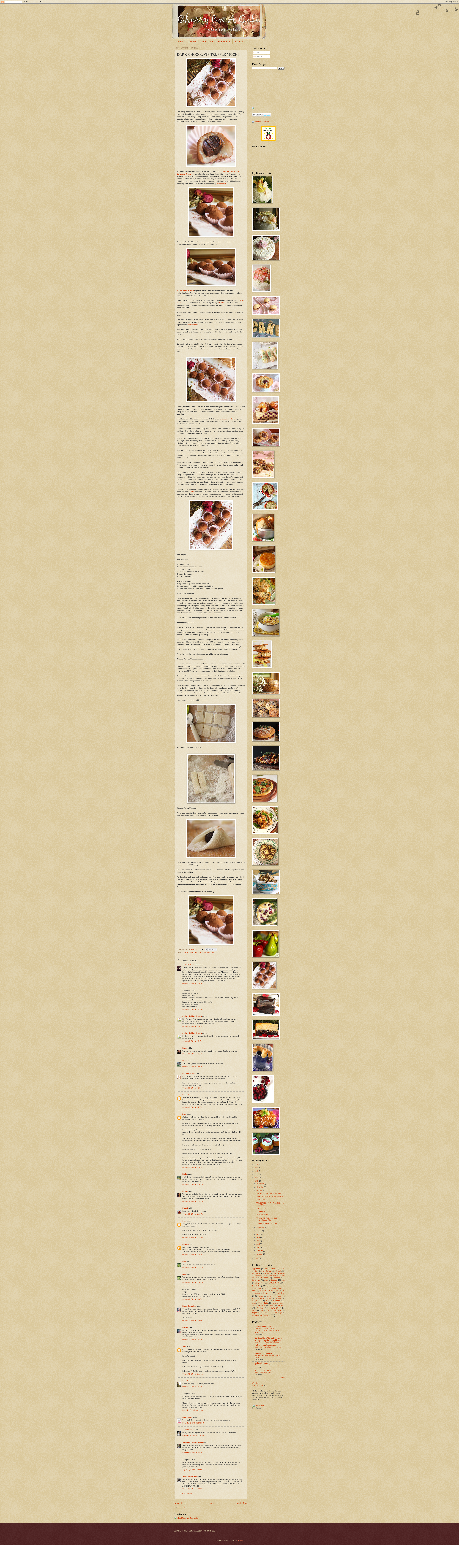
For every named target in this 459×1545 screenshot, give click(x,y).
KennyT (185, 1208)
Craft (282, 1280)
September (261, 1227)
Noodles (278, 1296)
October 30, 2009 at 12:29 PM (192, 1267)
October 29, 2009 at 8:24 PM (192, 1088)
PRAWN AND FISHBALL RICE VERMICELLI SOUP (266, 1219)
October (259, 1190)
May (258, 1241)
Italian (277, 1290)
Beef (256, 1271)
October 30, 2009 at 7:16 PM (192, 1340)
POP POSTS (224, 41)
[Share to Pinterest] (215, 949)
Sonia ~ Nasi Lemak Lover (192, 1016)
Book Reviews (266, 1271)
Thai (261, 1310)
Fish (265, 1288)
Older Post (242, 1503)
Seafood (260, 1308)
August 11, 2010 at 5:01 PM (192, 1470)
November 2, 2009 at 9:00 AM (192, 1410)
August (259, 1231)
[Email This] (206, 949)
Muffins (260, 1296)
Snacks (200, 952)
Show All (282, 1377)
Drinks (269, 1286)
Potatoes (275, 1303)
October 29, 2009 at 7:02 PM (192, 984)
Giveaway (273, 1288)
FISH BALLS (260, 1212)
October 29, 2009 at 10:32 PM (192, 1184)
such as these (193, 325)
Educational (279, 1286)
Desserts (193, 952)
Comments (259, 56)
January (259, 1254)
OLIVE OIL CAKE (262, 1215)
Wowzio (255, 1383)
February (260, 1251)
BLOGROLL (241, 41)
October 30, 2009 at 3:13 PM (192, 1299)
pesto (254, 1303)
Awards (282, 1269)
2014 (257, 1164)
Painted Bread (265, 1298)
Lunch (266, 1293)
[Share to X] (211, 949)
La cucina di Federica (263, 1326)
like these (223, 303)
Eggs (254, 1288)
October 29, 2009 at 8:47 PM (192, 1107)
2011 (257, 1174)
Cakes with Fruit (260, 1275)
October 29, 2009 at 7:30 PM (192, 1026)
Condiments (256, 1280)
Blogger (240, 1540)
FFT (259, 1288)
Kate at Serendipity (189, 1306)
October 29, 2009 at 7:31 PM (192, 1041)
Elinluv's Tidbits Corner (263, 1353)
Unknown (185, 1244)
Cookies (274, 1280)
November (260, 1187)
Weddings (278, 1313)
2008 (257, 1258)
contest (266, 1280)
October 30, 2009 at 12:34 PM (192, 1282)
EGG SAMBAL (261, 1208)
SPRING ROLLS (262, 1200)
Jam (283, 1290)
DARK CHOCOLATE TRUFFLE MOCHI (269, 1196)
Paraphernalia (257, 1301)
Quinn (184, 1061)
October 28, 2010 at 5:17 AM (192, 1489)
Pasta (267, 1301)
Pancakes (278, 1298)
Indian (271, 1290)
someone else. (222, 184)
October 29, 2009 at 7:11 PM (192, 1009)
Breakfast (256, 1273)
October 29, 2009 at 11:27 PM (192, 1214)
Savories (281, 1305)
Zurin (184, 1114)
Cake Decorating (278, 1273)
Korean (257, 1293)
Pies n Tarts (263, 1303)
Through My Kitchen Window (193, 1442)
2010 (257, 1178)
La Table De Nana (188, 1073)
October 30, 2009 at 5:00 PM (192, 1320)
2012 (257, 1171)
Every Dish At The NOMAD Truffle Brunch (268, 1347)
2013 (257, 1168)
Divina (192, 492)
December (260, 1184)
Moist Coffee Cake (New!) (263, 1373)
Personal (276, 1301)
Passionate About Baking (264, 1371)
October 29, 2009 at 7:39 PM (192, 1067)
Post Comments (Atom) (192, 1508)
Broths (267, 1273)
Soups (254, 1310)
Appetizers (256, 1269)
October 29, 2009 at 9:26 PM (192, 1167)
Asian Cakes (270, 1269)
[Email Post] (202, 949)
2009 (257, 1181)
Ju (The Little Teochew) (190, 965)
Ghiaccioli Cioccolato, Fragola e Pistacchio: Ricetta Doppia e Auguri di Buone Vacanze (267, 1330)
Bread (278, 1271)
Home (180, 41)
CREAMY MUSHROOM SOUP (266, 1223)
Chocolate (186, 952)
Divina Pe (185, 1095)
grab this (255, 1385)
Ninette (185, 1191)
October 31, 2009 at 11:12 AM (192, 1374)
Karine (184, 1048)
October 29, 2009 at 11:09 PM (192, 1201)
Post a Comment (186, 1493)
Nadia (184, 1174)
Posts (257, 53)
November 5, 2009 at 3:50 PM (192, 1453)
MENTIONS (207, 41)
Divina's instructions (227, 419)
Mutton (269, 1296)
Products (262, 1305)
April (258, 1244)
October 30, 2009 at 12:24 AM (192, 1255)
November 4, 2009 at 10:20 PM (193, 1436)
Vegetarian (256, 1313)
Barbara (185, 1327)
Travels (268, 1310)
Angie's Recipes (188, 1430)
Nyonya (254, 1298)
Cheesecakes (271, 1275)
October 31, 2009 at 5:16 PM (192, 1387)
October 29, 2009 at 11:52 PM (192, 1237)
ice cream (263, 1290)
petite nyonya (187, 1417)
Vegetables (277, 1310)
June (258, 1237)
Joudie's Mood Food (190, 1476)
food (261, 1385)
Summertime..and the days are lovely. (267, 1365)
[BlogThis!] (209, 949)
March (259, 1247)
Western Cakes (209, 952)
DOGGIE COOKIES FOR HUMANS (268, 1193)
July (258, 1234)
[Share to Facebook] (213, 949)
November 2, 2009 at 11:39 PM (193, 1423)
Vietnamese (268, 1313)
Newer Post (180, 1503)
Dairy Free (259, 1283)
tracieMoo (186, 1381)
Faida (184, 1261)
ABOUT (192, 41)
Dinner (256, 1285)
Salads (270, 1305)
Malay (281, 1293)
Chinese (264, 1278)
